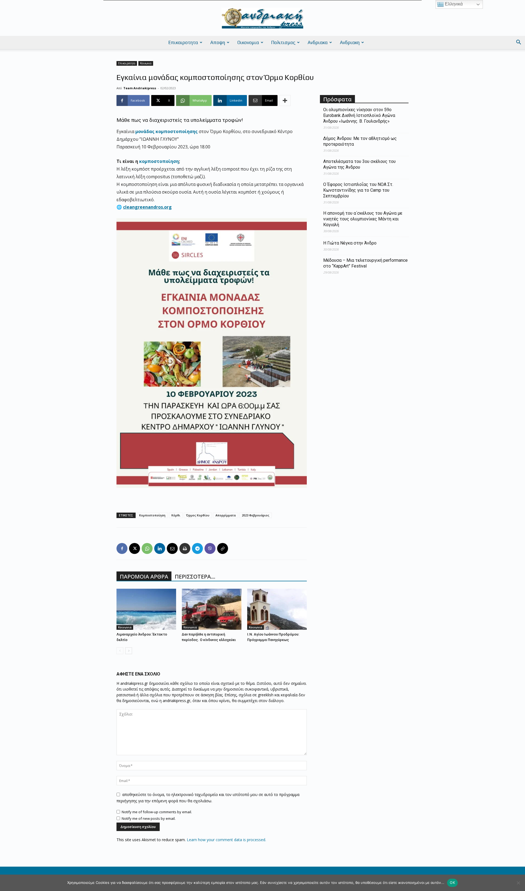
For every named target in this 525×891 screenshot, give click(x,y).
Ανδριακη (350, 42)
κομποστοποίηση (159, 161)
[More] (285, 100)
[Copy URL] (222, 548)
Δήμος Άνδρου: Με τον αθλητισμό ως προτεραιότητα (360, 141)
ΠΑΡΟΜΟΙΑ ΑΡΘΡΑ (144, 576)
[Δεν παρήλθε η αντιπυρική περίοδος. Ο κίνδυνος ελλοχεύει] (211, 609)
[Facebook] (121, 548)
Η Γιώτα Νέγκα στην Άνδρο (350, 243)
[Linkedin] (159, 548)
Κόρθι (175, 515)
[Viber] (210, 548)
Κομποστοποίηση (152, 515)
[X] (134, 548)
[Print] (184, 548)
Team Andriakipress (139, 88)
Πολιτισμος (283, 42)
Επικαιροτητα (183, 42)
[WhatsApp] (147, 548)
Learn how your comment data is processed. (226, 839)
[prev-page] (119, 650)
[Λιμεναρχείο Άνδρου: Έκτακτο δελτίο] (146, 609)
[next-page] (128, 650)
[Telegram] (197, 548)
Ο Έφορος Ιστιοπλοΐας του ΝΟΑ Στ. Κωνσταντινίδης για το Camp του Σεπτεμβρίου (358, 190)
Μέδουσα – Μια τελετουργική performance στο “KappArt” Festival (365, 263)
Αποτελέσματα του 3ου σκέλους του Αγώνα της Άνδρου (359, 164)
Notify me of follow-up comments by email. (157, 811)
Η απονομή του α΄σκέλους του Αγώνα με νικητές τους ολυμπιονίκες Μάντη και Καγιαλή (362, 219)
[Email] (172, 548)
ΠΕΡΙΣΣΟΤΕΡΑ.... (195, 576)
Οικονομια (248, 42)
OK (452, 882)
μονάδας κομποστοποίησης (166, 131)
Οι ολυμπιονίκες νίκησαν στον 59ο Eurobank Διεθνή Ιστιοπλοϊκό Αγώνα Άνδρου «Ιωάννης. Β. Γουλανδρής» (359, 115)
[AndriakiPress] (262, 18)
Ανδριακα (318, 42)
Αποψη (217, 42)
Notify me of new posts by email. (149, 818)
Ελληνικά (453, 4)
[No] (518, 883)
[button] (518, 42)
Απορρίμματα (225, 515)
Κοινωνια (145, 63)
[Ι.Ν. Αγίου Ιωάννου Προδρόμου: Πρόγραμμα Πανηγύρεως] (277, 609)
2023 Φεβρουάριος (255, 515)
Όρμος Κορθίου (197, 515)
